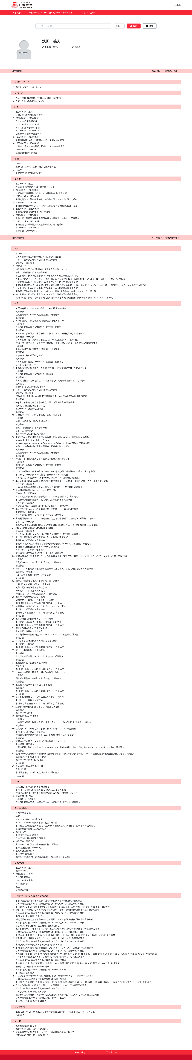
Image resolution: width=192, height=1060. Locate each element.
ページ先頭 (80, 1052)
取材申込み (111, 1052)
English (177, 5)
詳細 (151, 26)
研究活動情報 (171, 71)
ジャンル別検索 (88, 12)
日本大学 (16, 12)
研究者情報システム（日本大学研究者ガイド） (51, 12)
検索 (135, 26)
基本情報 (156, 71)
